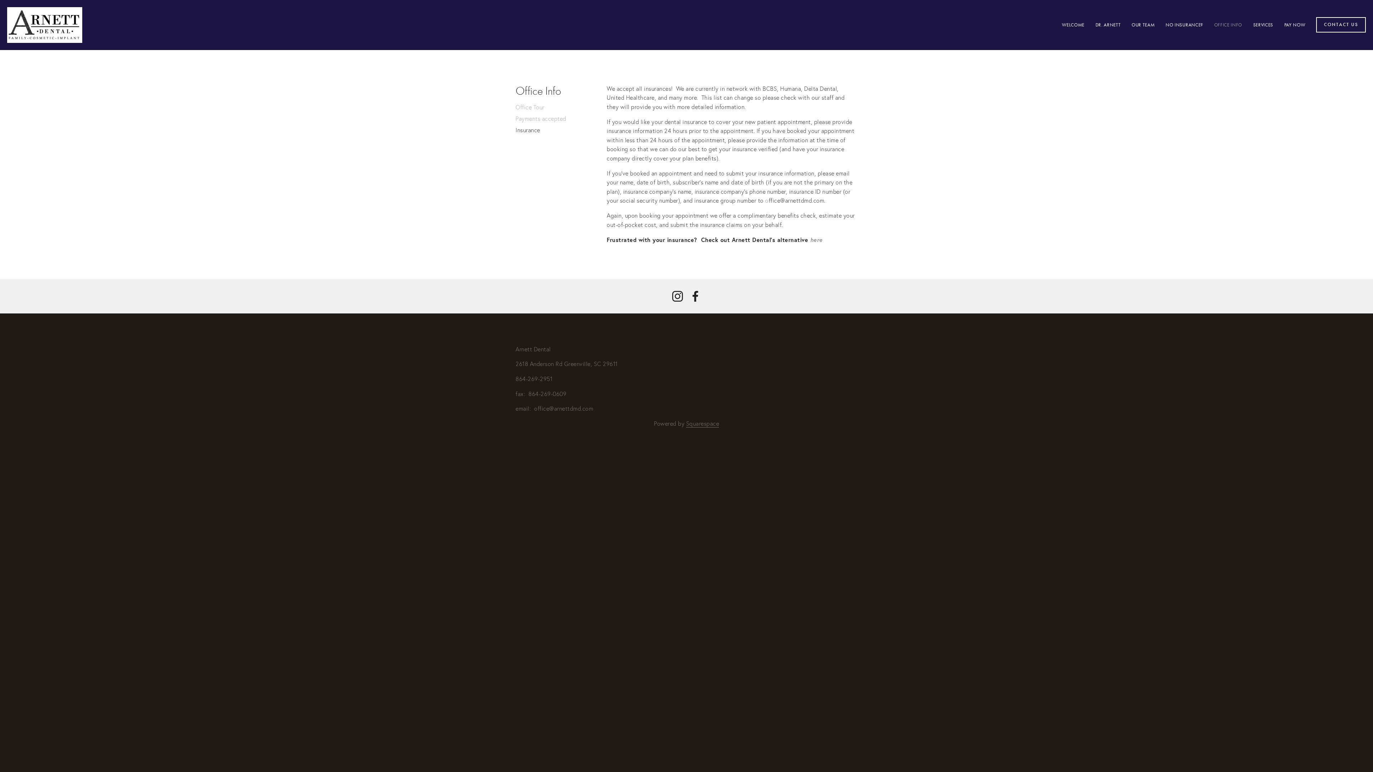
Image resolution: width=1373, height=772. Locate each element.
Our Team (1143, 25)
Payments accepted (541, 118)
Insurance (528, 130)
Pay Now (1294, 25)
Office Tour (530, 107)
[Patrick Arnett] (677, 296)
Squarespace (702, 423)
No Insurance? (1184, 25)
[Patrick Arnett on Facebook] (695, 296)
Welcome (1073, 25)
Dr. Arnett (1108, 25)
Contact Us (1341, 25)
